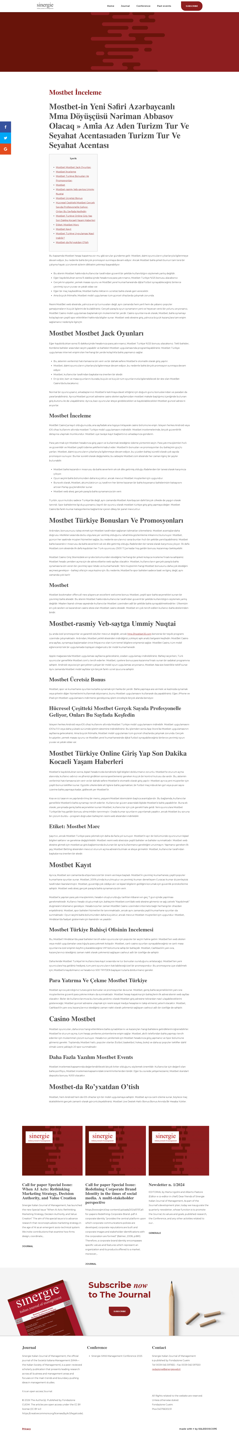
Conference (143, 6)
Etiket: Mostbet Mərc (67, 224)
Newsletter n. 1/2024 (167, 1184)
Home (110, 6)
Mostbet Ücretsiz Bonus (69, 198)
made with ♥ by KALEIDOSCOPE (198, 1429)
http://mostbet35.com (139, 634)
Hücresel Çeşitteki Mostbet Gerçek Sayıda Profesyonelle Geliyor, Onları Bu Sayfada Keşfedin (75, 207)
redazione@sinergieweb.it (166, 1369)
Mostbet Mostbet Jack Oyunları (73, 167)
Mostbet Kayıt (63, 229)
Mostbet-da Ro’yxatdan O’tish (72, 242)
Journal (125, 6)
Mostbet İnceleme (66, 171)
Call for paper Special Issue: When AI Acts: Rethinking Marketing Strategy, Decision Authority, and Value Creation (49, 1191)
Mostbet (60, 185)
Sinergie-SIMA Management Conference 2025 (116, 1356)
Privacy (26, 1429)
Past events (164, 6)
